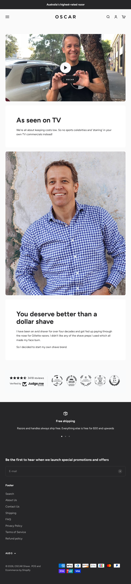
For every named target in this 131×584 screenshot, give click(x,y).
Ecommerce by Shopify (17, 570)
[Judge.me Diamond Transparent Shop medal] (57, 380)
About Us (11, 500)
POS (33, 566)
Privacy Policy (13, 525)
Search (9, 493)
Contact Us (12, 506)
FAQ (8, 519)
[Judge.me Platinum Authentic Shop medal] (85, 380)
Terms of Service (15, 532)
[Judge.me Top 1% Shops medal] (114, 380)
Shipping (10, 513)
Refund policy (13, 538)
